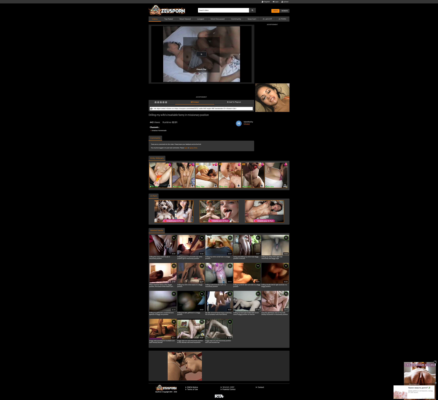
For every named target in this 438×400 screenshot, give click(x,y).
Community (236, 19)
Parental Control (228, 389)
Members (285, 11)
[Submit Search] (252, 10)
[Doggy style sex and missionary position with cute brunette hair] (219, 339)
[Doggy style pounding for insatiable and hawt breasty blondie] (163, 339)
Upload (285, 2)
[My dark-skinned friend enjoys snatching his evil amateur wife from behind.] (219, 311)
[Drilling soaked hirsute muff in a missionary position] (219, 283)
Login (276, 2)
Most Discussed (217, 19)
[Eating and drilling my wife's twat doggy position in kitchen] (247, 255)
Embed (196, 102)
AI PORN (282, 19)
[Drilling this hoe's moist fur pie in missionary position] (163, 255)
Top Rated (168, 19)
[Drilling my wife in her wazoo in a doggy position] (191, 283)
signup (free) (193, 148)
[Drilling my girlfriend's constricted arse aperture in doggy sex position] (163, 311)
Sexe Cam (252, 19)
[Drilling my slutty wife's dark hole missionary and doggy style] (275, 255)
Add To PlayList (235, 102)
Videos (275, 11)
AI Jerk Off (267, 19)
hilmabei (247, 124)
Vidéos (155, 19)
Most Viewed (185, 19)
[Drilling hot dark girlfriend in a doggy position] (191, 311)
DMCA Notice (192, 387)
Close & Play (201, 69)
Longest (200, 19)
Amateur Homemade (159, 130)
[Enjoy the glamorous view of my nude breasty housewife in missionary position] (275, 311)
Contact (261, 387)
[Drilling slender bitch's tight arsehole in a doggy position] (275, 283)
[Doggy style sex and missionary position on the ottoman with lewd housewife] (191, 339)
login (185, 148)
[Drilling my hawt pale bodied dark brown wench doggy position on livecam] (247, 311)
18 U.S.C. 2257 (228, 387)
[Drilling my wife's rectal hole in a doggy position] (219, 255)
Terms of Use (192, 389)
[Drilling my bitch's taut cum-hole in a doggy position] (247, 283)
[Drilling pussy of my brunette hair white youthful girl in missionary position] (191, 255)
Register (267, 2)
